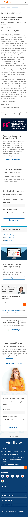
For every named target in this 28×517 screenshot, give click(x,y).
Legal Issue (6, 202)
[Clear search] (23, 212)
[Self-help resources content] (25, 495)
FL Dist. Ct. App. (15, 7)
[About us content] (25, 486)
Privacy (8, 513)
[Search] (25, 2)
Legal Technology (9, 238)
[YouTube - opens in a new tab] (7, 476)
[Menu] (2, 2)
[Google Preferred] (2, 481)
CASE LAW (3, 7)
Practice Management (11, 235)
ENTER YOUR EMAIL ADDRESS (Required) (11, 464)
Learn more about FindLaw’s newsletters (11, 310)
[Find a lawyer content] (25, 491)
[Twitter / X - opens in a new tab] (12, 476)
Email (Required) (6, 302)
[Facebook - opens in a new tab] (2, 476)
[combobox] (14, 205)
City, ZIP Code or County (10, 209)
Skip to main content (14, 1)
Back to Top (14, 436)
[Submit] (24, 304)
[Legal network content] (25, 505)
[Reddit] (22, 476)
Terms (2, 513)
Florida (8, 7)
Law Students (8, 240)
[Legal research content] (25, 500)
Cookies (21, 513)
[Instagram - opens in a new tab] (17, 476)
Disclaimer (14, 513)
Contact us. (15, 454)
